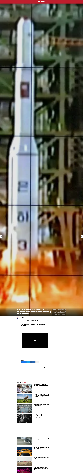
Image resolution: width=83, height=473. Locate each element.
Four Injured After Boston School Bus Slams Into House (41, 448)
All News (24, 382)
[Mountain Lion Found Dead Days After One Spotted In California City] (24, 441)
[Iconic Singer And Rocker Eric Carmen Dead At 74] (24, 418)
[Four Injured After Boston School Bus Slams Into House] (24, 451)
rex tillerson (34, 320)
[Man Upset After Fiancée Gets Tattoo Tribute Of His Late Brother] (24, 388)
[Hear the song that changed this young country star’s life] (1, 236)
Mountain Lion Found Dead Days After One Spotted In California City (41, 437)
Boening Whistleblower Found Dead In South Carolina (41, 405)
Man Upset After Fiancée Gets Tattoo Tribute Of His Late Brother (41, 385)
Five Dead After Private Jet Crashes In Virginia (41, 458)
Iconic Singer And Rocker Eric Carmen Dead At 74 (40, 415)
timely (37, 320)
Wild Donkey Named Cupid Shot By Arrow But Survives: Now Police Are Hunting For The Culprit (41, 395)
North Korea (31, 320)
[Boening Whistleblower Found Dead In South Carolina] (24, 408)
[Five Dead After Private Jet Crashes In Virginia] (24, 461)
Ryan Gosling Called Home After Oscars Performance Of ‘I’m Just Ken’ (41, 468)
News (28, 320)
